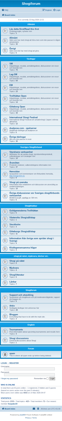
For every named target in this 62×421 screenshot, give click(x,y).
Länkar (12, 282)
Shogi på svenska (18, 182)
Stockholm (15, 224)
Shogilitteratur (16, 275)
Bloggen (13, 314)
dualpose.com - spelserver (23, 128)
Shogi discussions (19, 338)
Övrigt (12, 48)
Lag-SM (13, 74)
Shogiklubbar (31, 206)
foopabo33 (12, 404)
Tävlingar (31, 59)
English (31, 325)
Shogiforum (31, 290)
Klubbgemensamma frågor (23, 247)
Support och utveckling (21, 295)
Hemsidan (14, 171)
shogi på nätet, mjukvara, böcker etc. (31, 256)
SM (11, 63)
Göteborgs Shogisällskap (22, 231)
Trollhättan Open (17, 96)
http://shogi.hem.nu (17, 176)
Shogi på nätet (16, 261)
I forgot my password (9, 378)
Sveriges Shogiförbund (31, 147)
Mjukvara (14, 268)
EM (11, 85)
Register (14, 363)
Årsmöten (14, 163)
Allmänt (31, 24)
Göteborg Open (17, 106)
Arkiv (12, 305)
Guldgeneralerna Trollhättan (23, 210)
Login (4, 363)
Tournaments (16, 329)
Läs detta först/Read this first (24, 29)
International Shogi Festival (23, 117)
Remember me (40, 378)
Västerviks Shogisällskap (22, 217)
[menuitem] (5, 10)
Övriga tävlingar (17, 137)
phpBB (22, 415)
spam (12, 353)
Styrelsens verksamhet (21, 152)
